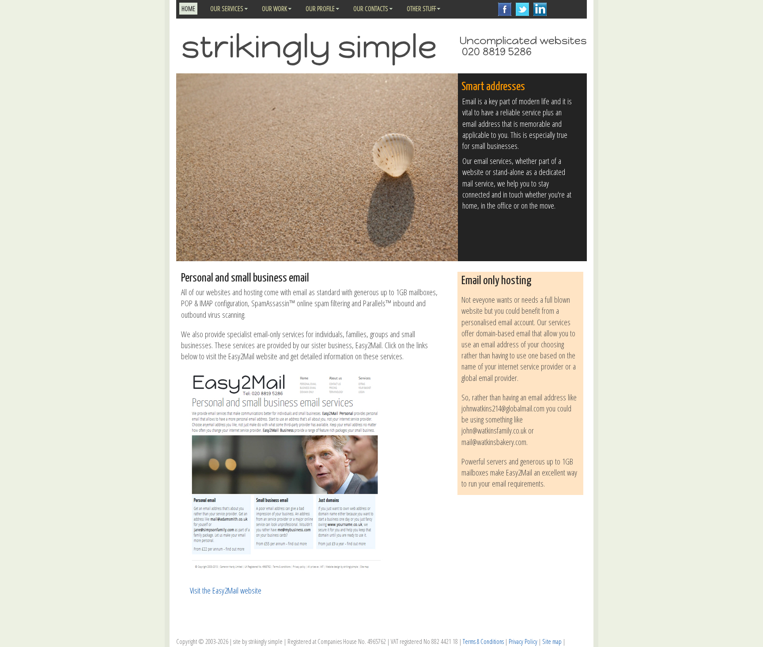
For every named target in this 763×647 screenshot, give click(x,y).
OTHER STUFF (421, 8)
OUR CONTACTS (370, 8)
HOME (188, 8)
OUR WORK (274, 8)
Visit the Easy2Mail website (225, 590)
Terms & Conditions (483, 641)
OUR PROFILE (320, 8)
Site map (552, 641)
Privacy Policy (523, 641)
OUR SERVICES (226, 8)
